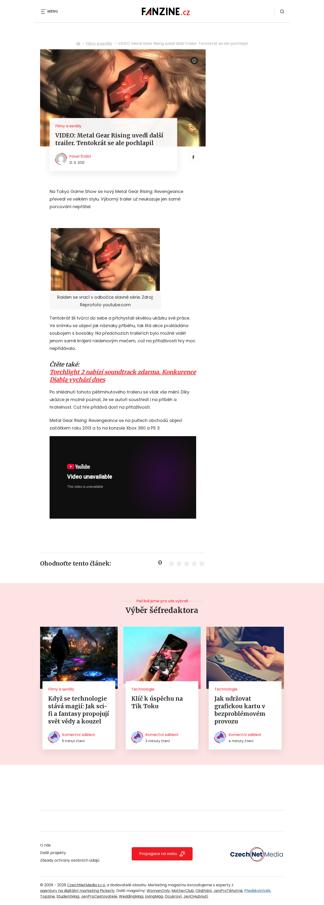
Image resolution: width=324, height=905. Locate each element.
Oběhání (203, 890)
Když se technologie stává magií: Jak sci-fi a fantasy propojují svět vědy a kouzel (78, 710)
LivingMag (154, 896)
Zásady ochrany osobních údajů (69, 860)
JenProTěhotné (228, 890)
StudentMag (67, 896)
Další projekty (53, 852)
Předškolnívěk (257, 890)
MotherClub (182, 890)
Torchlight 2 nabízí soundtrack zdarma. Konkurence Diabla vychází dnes (123, 375)
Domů (78, 43)
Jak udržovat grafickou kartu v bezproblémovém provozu (239, 710)
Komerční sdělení (78, 734)
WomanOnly (158, 890)
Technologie (142, 689)
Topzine (47, 896)
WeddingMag (131, 896)
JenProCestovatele (99, 896)
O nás (45, 845)
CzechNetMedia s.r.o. (86, 885)
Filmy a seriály (99, 43)
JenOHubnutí (195, 896)
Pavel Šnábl (80, 156)
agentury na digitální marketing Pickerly (77, 890)
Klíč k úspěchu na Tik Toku (157, 702)
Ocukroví (173, 896)
